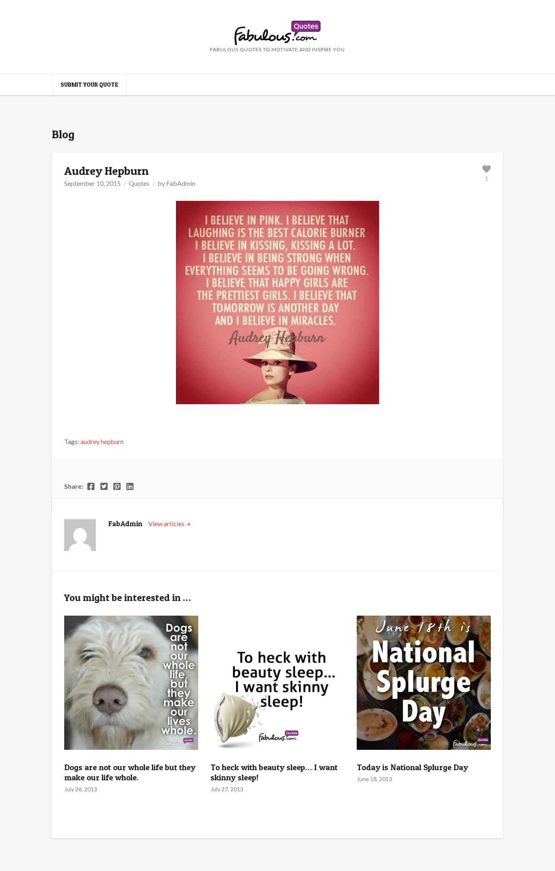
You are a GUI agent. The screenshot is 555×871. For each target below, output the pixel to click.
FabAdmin (180, 183)
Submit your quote (89, 84)
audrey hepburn (102, 441)
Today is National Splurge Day (412, 767)
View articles (167, 523)
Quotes (139, 183)
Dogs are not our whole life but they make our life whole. (129, 772)
